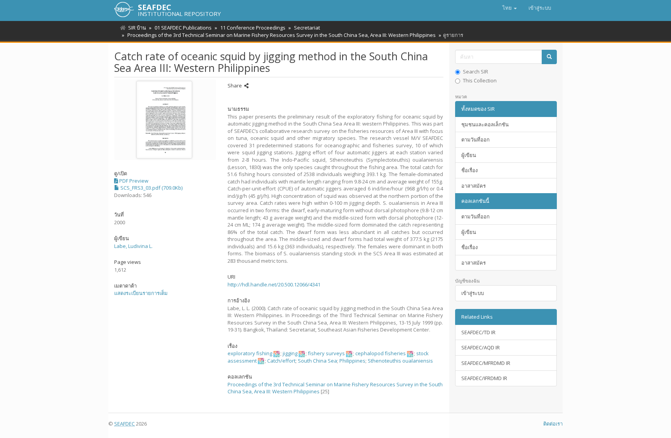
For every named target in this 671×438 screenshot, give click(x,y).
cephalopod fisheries (380, 353)
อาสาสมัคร (473, 185)
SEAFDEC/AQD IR (480, 347)
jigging (290, 353)
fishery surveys (326, 353)
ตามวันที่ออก (475, 139)
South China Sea (317, 360)
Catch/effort (281, 360)
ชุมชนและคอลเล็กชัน (485, 124)
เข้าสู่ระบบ (472, 293)
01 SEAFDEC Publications (183, 27)
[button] (510, 8)
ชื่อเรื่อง (469, 170)
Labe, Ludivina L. (133, 246)
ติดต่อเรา (553, 423)
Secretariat (307, 27)
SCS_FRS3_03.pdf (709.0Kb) (151, 187)
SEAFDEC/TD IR (478, 332)
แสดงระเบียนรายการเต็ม (141, 293)
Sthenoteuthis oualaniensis (400, 360)
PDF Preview (133, 180)
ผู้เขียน (468, 155)
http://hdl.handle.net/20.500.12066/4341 (274, 284)
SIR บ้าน (137, 27)
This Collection (480, 80)
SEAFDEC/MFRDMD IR (485, 362)
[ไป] (549, 57)
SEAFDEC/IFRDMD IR (484, 378)
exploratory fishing (250, 353)
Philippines (352, 360)
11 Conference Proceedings (252, 27)
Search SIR (475, 71)
